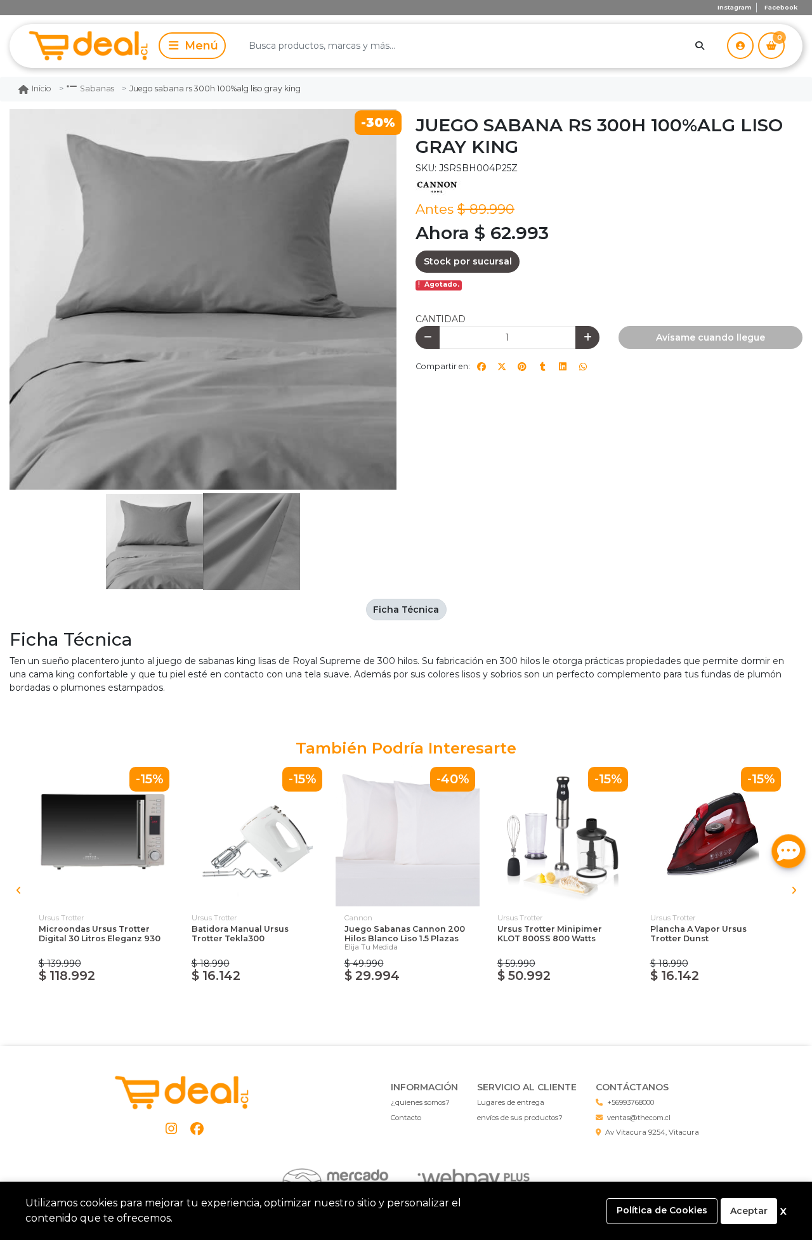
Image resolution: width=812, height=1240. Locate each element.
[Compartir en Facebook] (481, 366)
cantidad (441, 319)
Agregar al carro (101, 1003)
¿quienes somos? (420, 1102)
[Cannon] (447, 186)
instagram (734, 7)
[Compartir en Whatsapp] (583, 366)
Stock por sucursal (468, 261)
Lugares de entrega (510, 1102)
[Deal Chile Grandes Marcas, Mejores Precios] (81, 45)
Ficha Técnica (406, 609)
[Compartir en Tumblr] (542, 366)
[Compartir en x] (502, 366)
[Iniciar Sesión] (740, 45)
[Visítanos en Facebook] (197, 1128)
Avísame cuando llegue (710, 337)
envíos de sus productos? (520, 1117)
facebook (780, 7)
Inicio (41, 88)
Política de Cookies (662, 1210)
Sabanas (97, 88)
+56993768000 (630, 1102)
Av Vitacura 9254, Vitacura (652, 1132)
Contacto (406, 1117)
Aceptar (749, 1211)
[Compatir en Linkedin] (563, 366)
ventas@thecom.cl (639, 1117)
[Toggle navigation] (192, 45)
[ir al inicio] (184, 1093)
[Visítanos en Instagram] (171, 1128)
